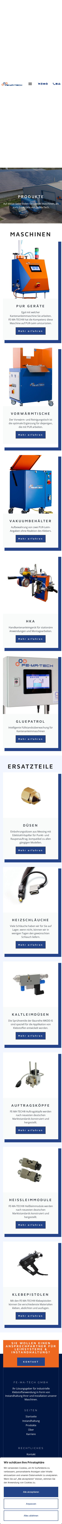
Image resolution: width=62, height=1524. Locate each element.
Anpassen (31, 1503)
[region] (31, 1490)
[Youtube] (44, 84)
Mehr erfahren (30, 331)
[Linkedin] (41, 84)
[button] (30, 84)
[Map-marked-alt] (59, 84)
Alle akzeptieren (31, 1492)
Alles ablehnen (31, 1515)
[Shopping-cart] (39, 84)
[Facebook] (47, 84)
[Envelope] (56, 84)
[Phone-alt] (54, 84)
